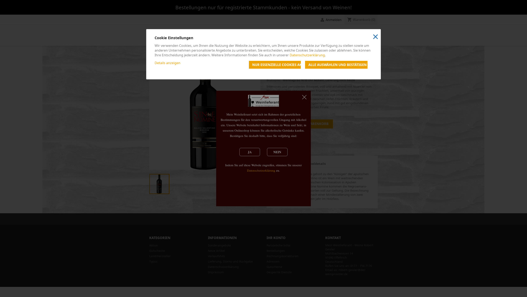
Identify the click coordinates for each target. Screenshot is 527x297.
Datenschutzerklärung (307, 55)
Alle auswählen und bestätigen (337, 64)
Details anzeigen (167, 63)
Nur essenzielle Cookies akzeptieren (276, 64)
